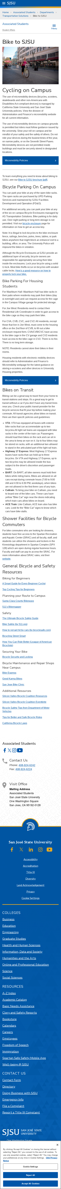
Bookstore (9, 1019)
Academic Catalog (14, 1000)
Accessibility (31, 859)
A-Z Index (9, 993)
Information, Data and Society (22, 952)
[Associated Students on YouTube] (20, 750)
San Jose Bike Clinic (13, 684)
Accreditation (30, 866)
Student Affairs (8, 29)
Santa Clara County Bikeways (18, 601)
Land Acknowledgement (30, 885)
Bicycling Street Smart (14, 636)
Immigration (10, 1052)
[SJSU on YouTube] (49, 849)
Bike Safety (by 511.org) (14, 624)
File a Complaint (13, 1106)
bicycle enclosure (32, 223)
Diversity (30, 878)
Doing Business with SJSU (20, 1093)
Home (5, 12)
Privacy (31, 891)
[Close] (57, 1145)
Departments (47, 12)
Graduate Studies (14, 939)
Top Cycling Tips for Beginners (18, 589)
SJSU (11, 3)
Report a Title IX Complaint (21, 1112)
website (6, 559)
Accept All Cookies (30, 1183)
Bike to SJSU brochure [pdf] (32, 179)
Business (8, 919)
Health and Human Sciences (21, 945)
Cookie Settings (31, 898)
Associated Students (24, 12)
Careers (7, 1032)
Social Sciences (12, 978)
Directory (8, 1087)
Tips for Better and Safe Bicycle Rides (22, 717)
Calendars (9, 1026)
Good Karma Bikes (12, 678)
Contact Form (11, 1080)
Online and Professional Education (25, 965)
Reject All (30, 1175)
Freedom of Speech (15, 1045)
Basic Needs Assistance (18, 1006)
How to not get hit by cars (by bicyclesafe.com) (26, 630)
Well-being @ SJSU (15, 1064)
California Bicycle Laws (14, 723)
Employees (9, 1039)
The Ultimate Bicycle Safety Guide (20, 618)
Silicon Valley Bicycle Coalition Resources (24, 696)
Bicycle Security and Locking (17, 657)
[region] (30, 1165)
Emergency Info (13, 1100)
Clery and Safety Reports (19, 1013)
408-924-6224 (23, 769)
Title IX (30, 872)
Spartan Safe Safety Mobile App (24, 1058)
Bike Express (9, 673)
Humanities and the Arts (19, 958)
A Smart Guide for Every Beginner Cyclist (23, 583)
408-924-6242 (27, 765)
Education (9, 926)
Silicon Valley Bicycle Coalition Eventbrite (24, 702)
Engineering (10, 932)
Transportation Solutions (15, 16)
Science (7, 971)
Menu (54, 28)
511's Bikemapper (11, 607)
